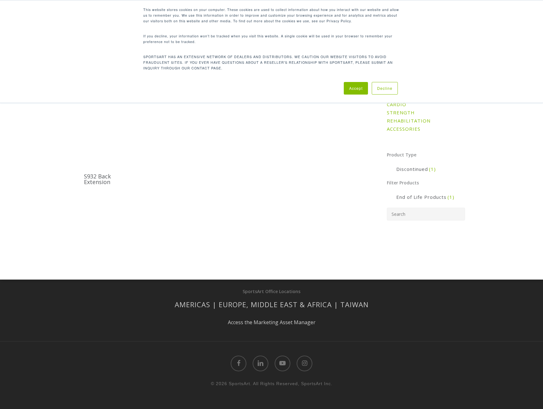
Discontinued (416, 169)
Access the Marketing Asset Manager (271, 322)
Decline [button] (384, 88)
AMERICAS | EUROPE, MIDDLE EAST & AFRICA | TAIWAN (272, 304)
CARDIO (396, 104)
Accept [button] (356, 88)
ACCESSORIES (403, 129)
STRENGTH (401, 112)
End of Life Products (425, 197)
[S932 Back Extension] (111, 128)
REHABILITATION (409, 120)
